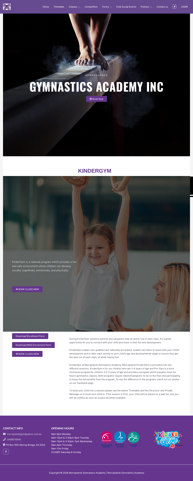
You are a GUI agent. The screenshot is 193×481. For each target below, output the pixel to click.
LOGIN (184, 6)
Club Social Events (126, 6)
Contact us (162, 6)
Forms (105, 6)
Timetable (59, 6)
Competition (91, 6)
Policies (145, 6)
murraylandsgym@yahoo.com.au (24, 434)
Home (46, 6)
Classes (73, 6)
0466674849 (13, 439)
